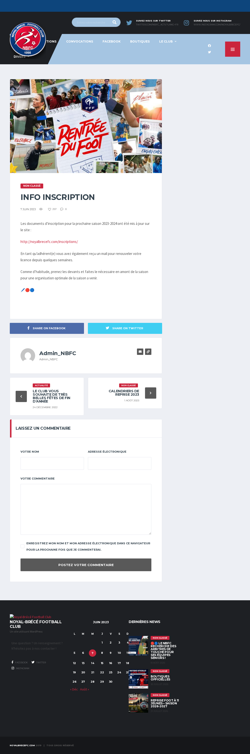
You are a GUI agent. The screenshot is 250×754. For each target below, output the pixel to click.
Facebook (112, 41)
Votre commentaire (38, 478)
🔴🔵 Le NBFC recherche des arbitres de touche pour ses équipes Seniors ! (163, 650)
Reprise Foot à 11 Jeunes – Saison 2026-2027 (165, 703)
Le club (166, 41)
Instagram (22, 668)
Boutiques (140, 41)
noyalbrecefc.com (22, 745)
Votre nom (30, 451)
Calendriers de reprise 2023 (124, 393)
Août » (84, 689)
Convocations (79, 41)
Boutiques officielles (160, 678)
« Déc (74, 689)
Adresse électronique (107, 451)
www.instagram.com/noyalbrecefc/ (217, 24)
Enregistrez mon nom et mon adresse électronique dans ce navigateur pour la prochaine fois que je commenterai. (88, 546)
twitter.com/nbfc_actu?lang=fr (157, 24)
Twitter (41, 662)
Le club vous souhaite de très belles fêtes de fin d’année (51, 396)
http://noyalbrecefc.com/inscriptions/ (49, 241)
